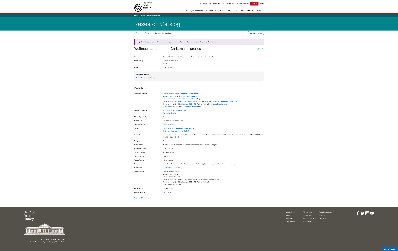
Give (242, 11)
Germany (166, 117)
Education (219, 11)
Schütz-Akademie (169, 106)
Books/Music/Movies (194, 11)
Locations (216, 3)
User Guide (155, 42)
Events (228, 11)
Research (209, 11)
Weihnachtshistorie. (169, 113)
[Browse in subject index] (185, 128)
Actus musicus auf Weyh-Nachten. (174, 110)
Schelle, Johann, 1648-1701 (186, 101)
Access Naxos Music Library (172, 168)
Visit (235, 11)
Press (288, 215)
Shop (262, 3)
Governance (307, 221)
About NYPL (323, 215)
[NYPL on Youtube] (372, 213)
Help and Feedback (389, 249)
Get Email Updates (242, 3)
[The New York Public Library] (143, 7)
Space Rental (290, 221)
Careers (289, 218)
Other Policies (307, 215)
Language (322, 218)
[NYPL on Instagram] (367, 213)
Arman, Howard (168, 99)
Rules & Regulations (325, 212)
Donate (254, 3)
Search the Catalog (143, 33)
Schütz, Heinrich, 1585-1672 (186, 104)
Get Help (249, 11)
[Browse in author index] (189, 93)
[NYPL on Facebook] (358, 213)
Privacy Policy (307, 212)
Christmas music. (168, 128)
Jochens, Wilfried (168, 93)
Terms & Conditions (309, 218)
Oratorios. (166, 131)
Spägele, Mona (168, 96)
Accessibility (290, 212)
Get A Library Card (228, 3)
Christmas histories (169, 124)
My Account (204, 3)
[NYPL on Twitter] (362, 213)
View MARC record (141, 198)
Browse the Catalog (163, 33)
